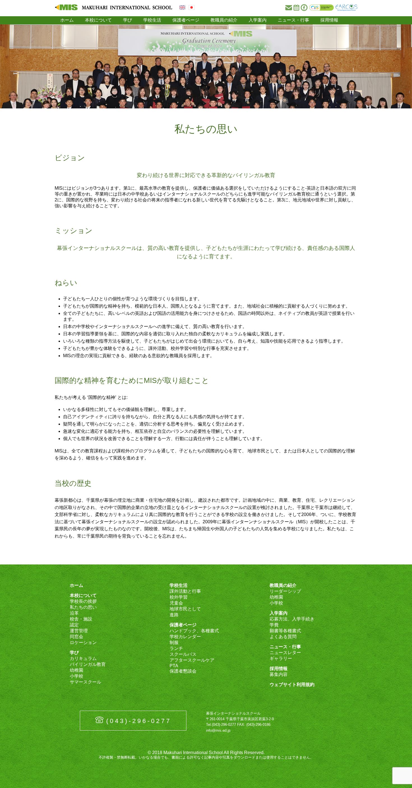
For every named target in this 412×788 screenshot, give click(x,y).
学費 (274, 624)
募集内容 (279, 674)
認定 (74, 624)
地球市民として (185, 608)
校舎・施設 (81, 619)
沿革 (74, 613)
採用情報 (329, 20)
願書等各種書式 (285, 630)
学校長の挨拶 (83, 601)
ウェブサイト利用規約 (292, 684)
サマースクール (85, 682)
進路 (174, 614)
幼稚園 (76, 670)
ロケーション (83, 642)
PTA (174, 665)
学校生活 (152, 20)
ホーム (67, 20)
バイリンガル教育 (88, 664)
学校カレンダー (185, 636)
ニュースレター (285, 652)
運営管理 (79, 630)
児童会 (176, 603)
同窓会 (76, 636)
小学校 (76, 676)
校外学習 (179, 597)
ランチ (176, 648)
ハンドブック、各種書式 (194, 630)
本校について (98, 20)
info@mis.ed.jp (218, 730)
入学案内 (258, 20)
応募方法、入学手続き (292, 619)
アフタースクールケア (192, 660)
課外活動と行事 (185, 591)
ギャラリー (281, 658)
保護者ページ (185, 20)
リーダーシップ (285, 591)
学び (127, 20)
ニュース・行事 (293, 20)
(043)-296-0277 (138, 720)
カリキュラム (83, 658)
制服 (174, 642)
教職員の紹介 (223, 20)
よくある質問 (283, 636)
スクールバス (183, 654)
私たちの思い (83, 607)
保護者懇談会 (183, 671)
